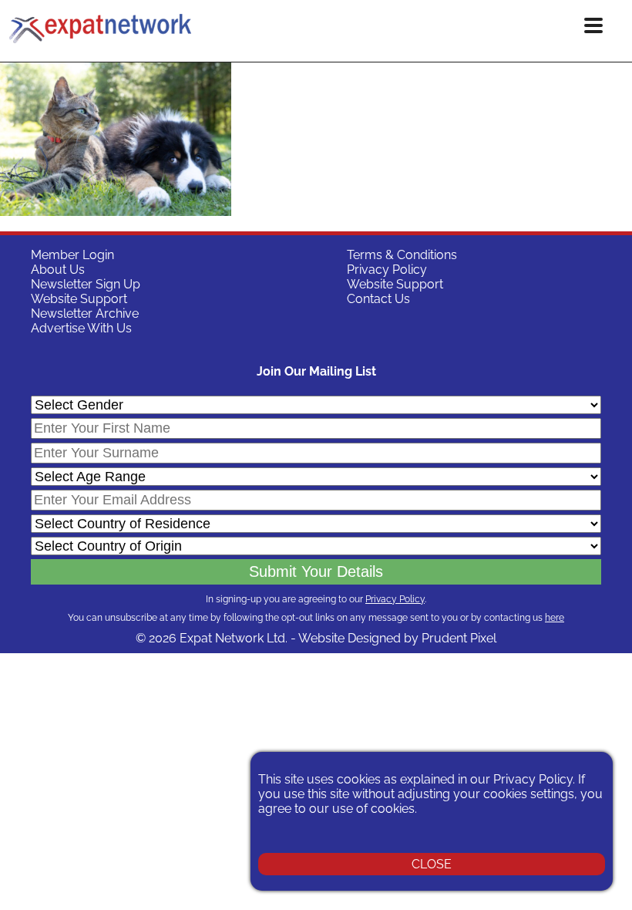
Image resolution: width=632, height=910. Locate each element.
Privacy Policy (387, 269)
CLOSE (432, 864)
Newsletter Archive (85, 313)
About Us (58, 269)
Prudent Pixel (459, 638)
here (554, 617)
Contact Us (378, 299)
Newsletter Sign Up (85, 284)
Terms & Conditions (402, 255)
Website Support (79, 299)
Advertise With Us (81, 328)
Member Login (72, 255)
